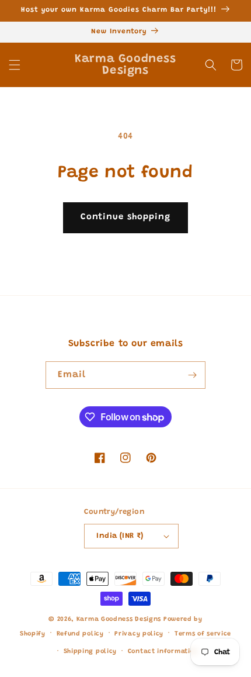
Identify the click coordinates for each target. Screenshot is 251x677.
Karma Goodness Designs (118, 619)
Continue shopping (125, 217)
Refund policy (80, 634)
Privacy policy (138, 634)
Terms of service (203, 634)
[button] (14, 65)
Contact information (163, 651)
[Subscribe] (192, 375)
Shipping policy (90, 651)
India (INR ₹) (119, 536)
